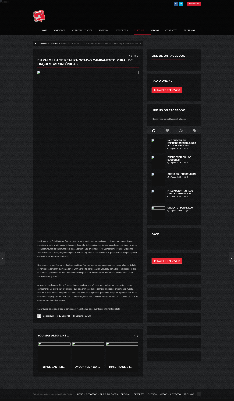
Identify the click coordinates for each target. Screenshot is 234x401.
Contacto (171, 30)
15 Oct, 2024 (64, 316)
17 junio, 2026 (176, 211)
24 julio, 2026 (175, 148)
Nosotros (59, 30)
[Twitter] (181, 4)
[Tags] (194, 131)
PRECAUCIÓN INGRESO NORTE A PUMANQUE (180, 192)
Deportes (122, 30)
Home (44, 30)
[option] (54, 357)
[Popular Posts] (167, 131)
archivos (189, 30)
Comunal (80, 316)
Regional (104, 30)
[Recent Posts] (153, 131)
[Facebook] (176, 4)
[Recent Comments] (181, 131)
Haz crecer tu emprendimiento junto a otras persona (181, 143)
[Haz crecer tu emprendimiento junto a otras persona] (158, 146)
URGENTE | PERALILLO (180, 207)
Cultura (139, 30)
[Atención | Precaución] (158, 179)
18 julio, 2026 (175, 163)
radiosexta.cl (48, 316)
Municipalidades (82, 30)
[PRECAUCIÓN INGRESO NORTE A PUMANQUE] (158, 196)
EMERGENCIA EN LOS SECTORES (179, 158)
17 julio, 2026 (175, 177)
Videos (155, 30)
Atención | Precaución (181, 174)
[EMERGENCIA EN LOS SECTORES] (158, 162)
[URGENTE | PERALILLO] (158, 213)
